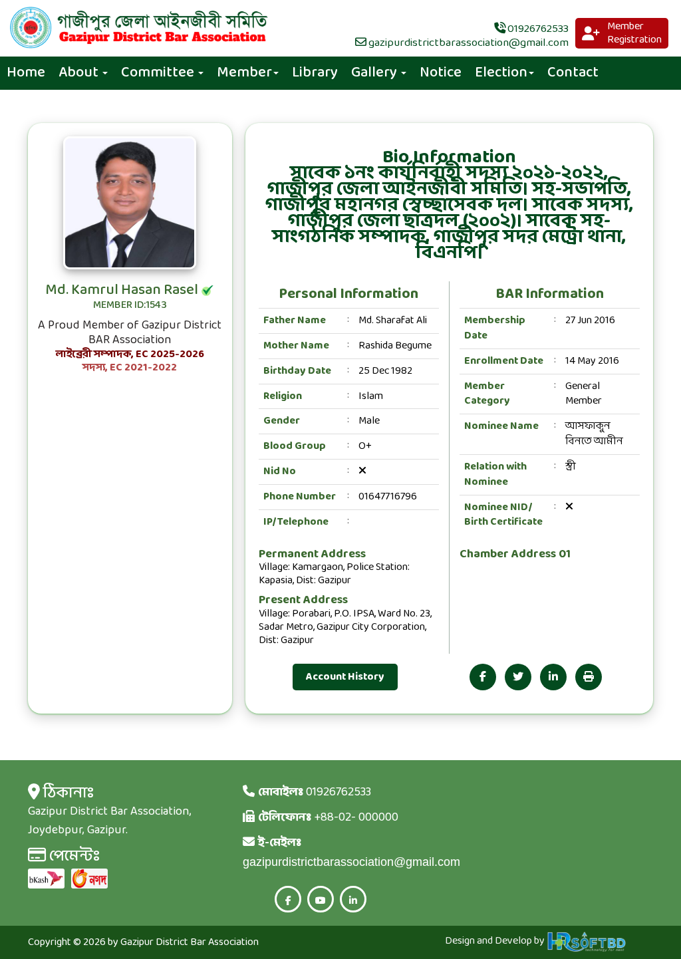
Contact (573, 73)
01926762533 (537, 29)
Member (244, 73)
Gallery (375, 73)
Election (501, 73)
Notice (441, 73)
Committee (159, 73)
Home (26, 73)
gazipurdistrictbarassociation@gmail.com (467, 43)
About (80, 73)
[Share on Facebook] (483, 677)
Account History (345, 677)
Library (315, 73)
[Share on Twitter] (518, 677)
